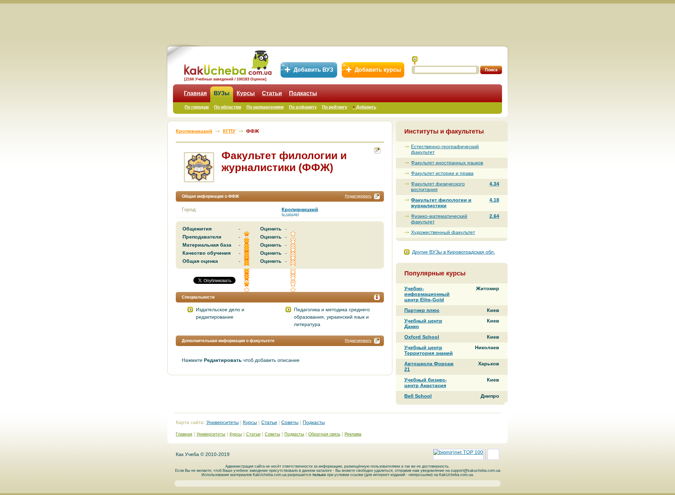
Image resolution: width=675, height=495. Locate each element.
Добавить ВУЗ (313, 70)
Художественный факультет (443, 232)
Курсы (246, 93)
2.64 (494, 216)
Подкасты (303, 93)
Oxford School (421, 337)
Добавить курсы (378, 70)
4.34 (494, 184)
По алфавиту (303, 107)
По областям (227, 107)
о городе (290, 214)
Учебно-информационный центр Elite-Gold (427, 294)
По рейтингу (334, 107)
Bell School (418, 396)
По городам (197, 107)
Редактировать (358, 196)
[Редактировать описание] (377, 196)
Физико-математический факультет (439, 218)
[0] (293, 278)
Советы (289, 422)
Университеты (222, 422)
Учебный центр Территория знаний (428, 350)
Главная (195, 93)
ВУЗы (222, 93)
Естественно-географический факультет (445, 149)
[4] (247, 278)
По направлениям (265, 107)
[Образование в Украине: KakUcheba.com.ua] (227, 62)
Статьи (272, 93)
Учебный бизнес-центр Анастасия (425, 382)
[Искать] (415, 60)
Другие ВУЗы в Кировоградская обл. (453, 252)
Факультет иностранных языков (447, 162)
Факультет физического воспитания (438, 186)
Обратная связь (324, 434)
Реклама (353, 434)
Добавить (364, 107)
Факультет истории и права (442, 173)
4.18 (494, 200)
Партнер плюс (421, 310)
